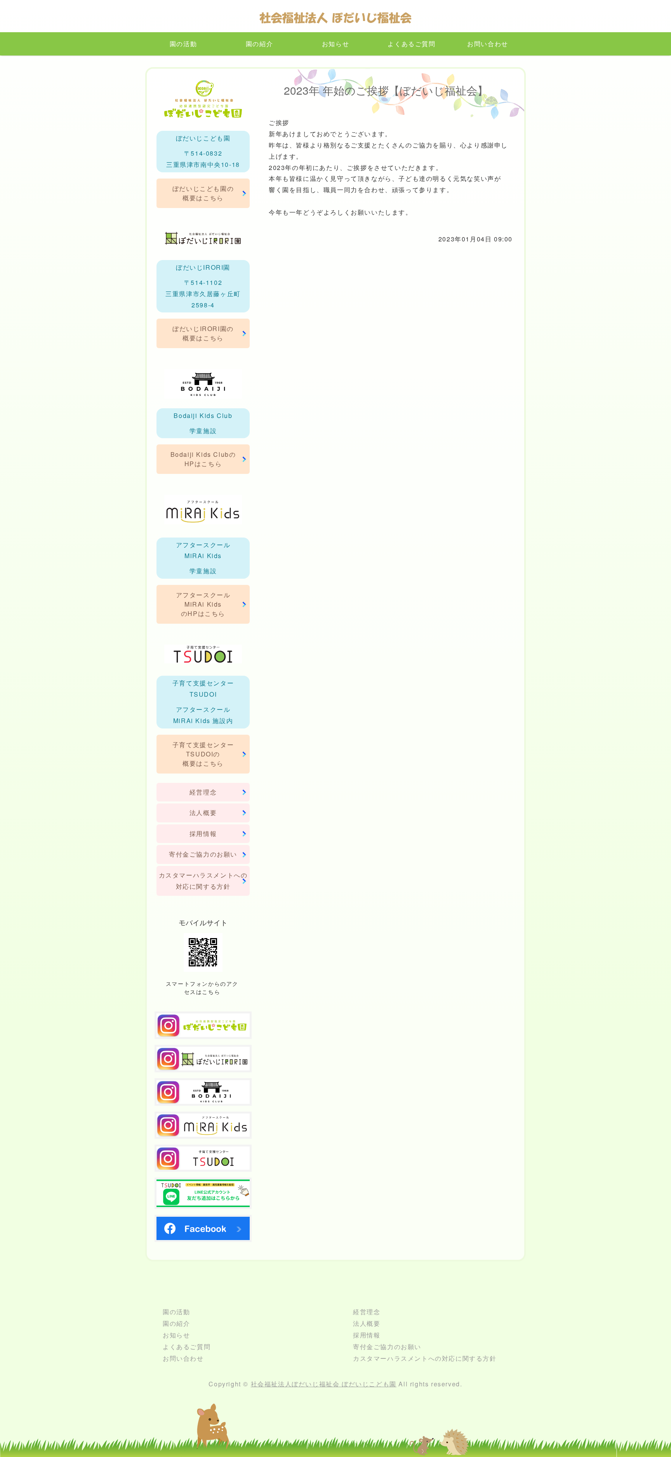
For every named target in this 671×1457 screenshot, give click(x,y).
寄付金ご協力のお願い (203, 854)
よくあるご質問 (411, 43)
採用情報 (203, 833)
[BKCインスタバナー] (203, 1097)
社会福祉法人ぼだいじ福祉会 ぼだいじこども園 (323, 1383)
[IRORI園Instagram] (203, 1064)
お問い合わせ (487, 43)
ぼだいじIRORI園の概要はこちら (203, 333)
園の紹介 (259, 43)
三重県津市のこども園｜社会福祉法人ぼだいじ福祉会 (335, 19)
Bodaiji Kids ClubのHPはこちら (203, 459)
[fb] (203, 1234)
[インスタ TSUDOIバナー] (203, 1163)
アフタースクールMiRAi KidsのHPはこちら (203, 604)
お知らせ (335, 43)
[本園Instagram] (203, 1031)
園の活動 (183, 43)
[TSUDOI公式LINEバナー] (203, 1201)
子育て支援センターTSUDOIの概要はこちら (203, 754)
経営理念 (203, 791)
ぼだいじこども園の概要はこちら (203, 193)
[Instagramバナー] (203, 1131)
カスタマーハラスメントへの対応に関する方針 (203, 881)
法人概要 (203, 812)
